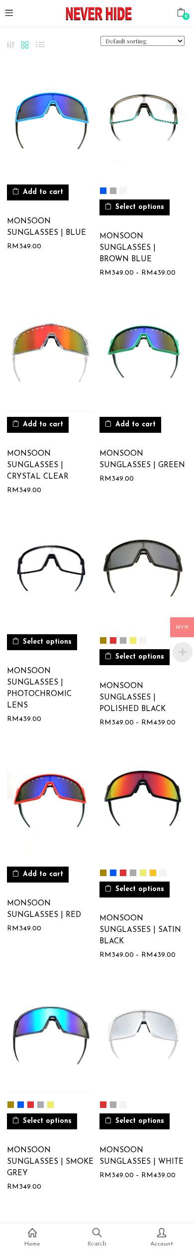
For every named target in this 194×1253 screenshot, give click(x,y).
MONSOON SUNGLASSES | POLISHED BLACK (132, 698)
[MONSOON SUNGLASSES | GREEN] (143, 355)
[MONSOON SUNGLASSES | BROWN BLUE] (143, 123)
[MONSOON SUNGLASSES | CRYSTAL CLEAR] (51, 355)
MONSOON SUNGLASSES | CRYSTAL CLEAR (38, 465)
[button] (181, 12)
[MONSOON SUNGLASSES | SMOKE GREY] (51, 1037)
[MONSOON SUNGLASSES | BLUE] (51, 123)
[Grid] (24, 45)
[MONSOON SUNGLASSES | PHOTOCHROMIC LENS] (51, 573)
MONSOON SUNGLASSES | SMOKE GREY (50, 1162)
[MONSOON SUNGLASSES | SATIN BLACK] (143, 804)
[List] (40, 45)
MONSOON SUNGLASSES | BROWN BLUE (127, 248)
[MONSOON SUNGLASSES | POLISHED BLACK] (143, 573)
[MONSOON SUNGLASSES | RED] (51, 804)
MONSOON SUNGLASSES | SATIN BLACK (140, 930)
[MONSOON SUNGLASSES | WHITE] (143, 1037)
